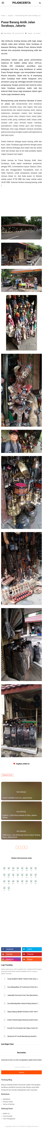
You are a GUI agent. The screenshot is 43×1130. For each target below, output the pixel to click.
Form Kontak (7, 1116)
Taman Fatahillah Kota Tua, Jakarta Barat (17, 798)
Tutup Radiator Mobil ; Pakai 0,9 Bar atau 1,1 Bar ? (25, 979)
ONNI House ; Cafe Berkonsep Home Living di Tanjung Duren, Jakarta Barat (21, 836)
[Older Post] (24, 847)
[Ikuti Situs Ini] (32, 959)
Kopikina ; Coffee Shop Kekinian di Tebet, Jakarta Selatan (19, 816)
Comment (39, 33)
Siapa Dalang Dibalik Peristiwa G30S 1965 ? (22, 1012)
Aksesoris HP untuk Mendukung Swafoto (21, 1036)
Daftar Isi (6, 1113)
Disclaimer (6, 1099)
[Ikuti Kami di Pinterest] (32, 954)
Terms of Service (8, 1104)
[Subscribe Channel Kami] (11, 954)
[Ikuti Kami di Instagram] (11, 959)
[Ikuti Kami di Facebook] (11, 949)
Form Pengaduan (9, 1119)
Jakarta (30, 33)
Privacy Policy (8, 1102)
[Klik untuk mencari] (40, 3)
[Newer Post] (18, 847)
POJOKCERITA (21, 1126)
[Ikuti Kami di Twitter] (32, 949)
